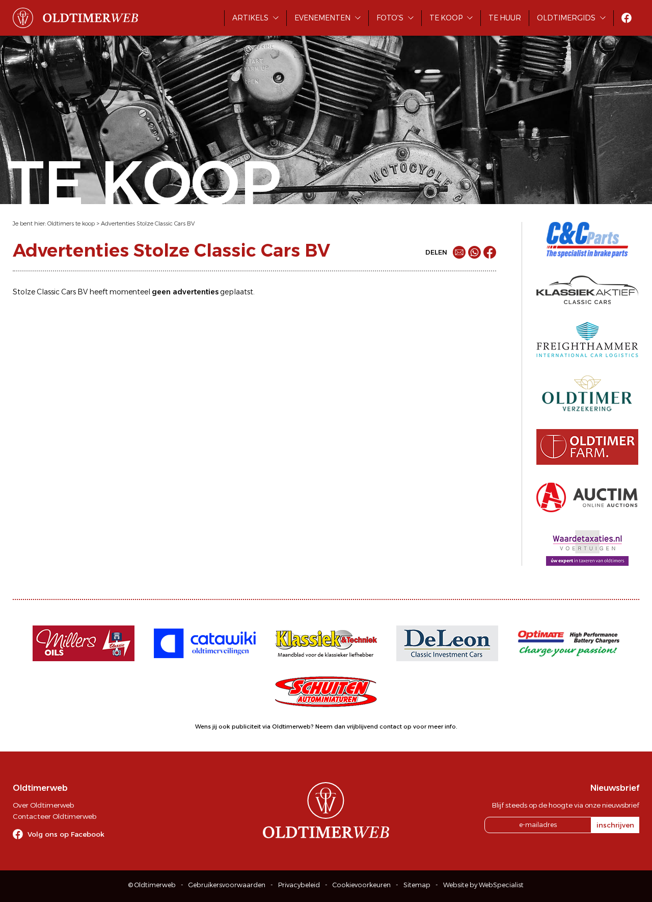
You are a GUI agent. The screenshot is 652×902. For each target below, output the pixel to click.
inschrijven (615, 825)
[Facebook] (489, 252)
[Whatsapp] (474, 252)
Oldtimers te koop (71, 223)
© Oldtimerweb (152, 885)
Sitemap (416, 885)
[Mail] (459, 252)
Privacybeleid (299, 885)
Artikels (250, 17)
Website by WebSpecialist (483, 885)
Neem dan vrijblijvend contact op (363, 726)
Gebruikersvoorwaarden (226, 885)
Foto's (389, 17)
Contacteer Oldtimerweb (54, 816)
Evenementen (322, 17)
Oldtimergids (566, 17)
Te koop (446, 17)
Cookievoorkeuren (362, 885)
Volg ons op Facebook (66, 834)
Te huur (504, 17)
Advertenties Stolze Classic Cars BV (148, 223)
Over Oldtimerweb (43, 805)
